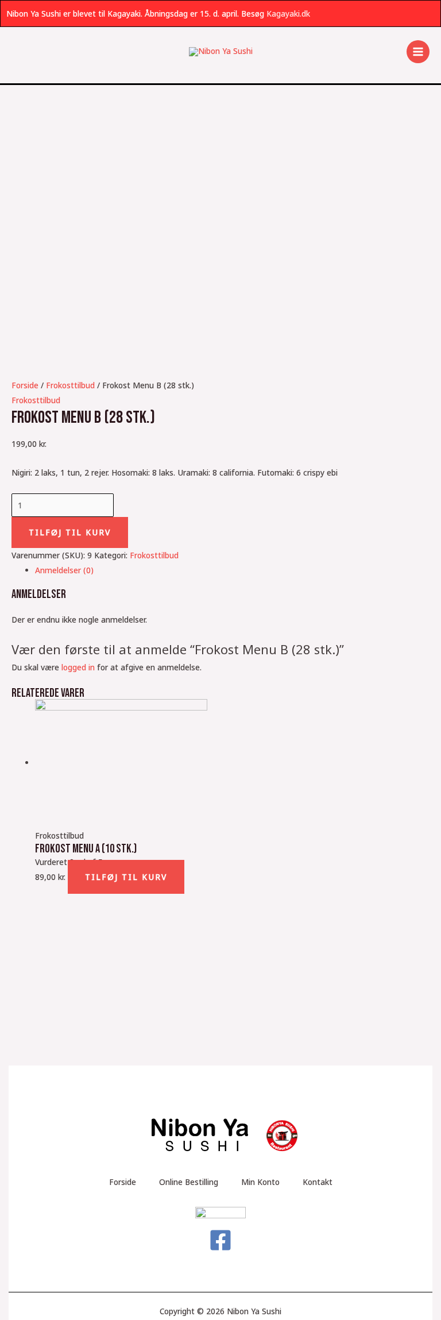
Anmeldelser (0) (64, 570)
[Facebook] (220, 1240)
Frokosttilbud (70, 385)
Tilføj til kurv (70, 532)
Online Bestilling (188, 1181)
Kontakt (317, 1181)
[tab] (232, 570)
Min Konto (260, 1181)
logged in (78, 667)
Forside (24, 385)
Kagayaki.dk (288, 13)
